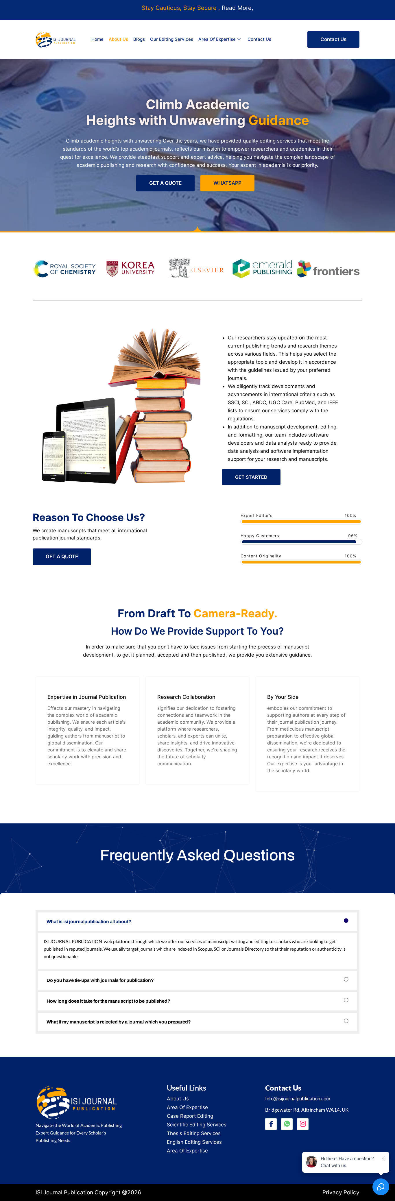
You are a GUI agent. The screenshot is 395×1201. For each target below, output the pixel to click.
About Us (118, 39)
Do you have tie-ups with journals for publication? (100, 980)
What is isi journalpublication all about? (89, 921)
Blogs (139, 39)
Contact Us (259, 39)
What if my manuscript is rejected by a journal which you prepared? (119, 1021)
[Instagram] (303, 1124)
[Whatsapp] (287, 1124)
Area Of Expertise (217, 39)
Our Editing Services (171, 39)
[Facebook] (271, 1124)
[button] (197, 921)
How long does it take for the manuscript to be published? (108, 1001)
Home (97, 39)
